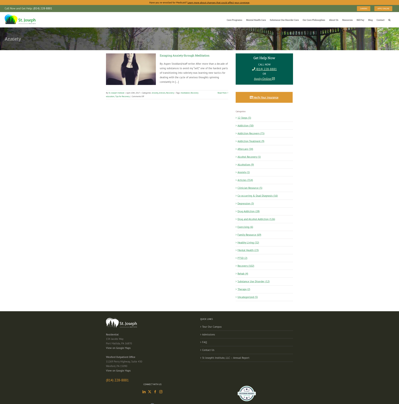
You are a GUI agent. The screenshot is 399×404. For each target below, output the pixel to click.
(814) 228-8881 (266, 69)
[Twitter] (149, 391)
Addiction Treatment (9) (251, 141)
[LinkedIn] (144, 391)
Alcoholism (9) (246, 164)
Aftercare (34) (245, 149)
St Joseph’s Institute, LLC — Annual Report (225, 357)
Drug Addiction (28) (249, 211)
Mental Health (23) (248, 250)
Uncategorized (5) (248, 297)
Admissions (208, 334)
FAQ (204, 342)
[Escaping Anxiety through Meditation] (131, 69)
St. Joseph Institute (116, 93)
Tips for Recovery (122, 96)
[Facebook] (155, 391)
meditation (185, 93)
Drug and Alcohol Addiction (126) (256, 219)
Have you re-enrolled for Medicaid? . (199, 2)
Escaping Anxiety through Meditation (184, 55)
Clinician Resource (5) (250, 188)
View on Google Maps (118, 348)
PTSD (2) (242, 258)
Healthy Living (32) (248, 242)
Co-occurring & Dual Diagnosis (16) (258, 195)
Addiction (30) (246, 125)
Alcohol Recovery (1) (249, 157)
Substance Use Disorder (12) (254, 281)
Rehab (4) (243, 273)
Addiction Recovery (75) (251, 133)
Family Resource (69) (249, 234)
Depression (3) (246, 203)
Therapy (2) (244, 289)
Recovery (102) (246, 266)
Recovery (170, 93)
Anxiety (155, 93)
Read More (222, 93)
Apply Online (263, 79)
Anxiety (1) (244, 172)
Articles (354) (245, 180)
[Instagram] (160, 391)
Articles (162, 93)
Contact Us (208, 350)
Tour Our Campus (212, 326)
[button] (389, 19)
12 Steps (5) (244, 117)
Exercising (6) (245, 227)
